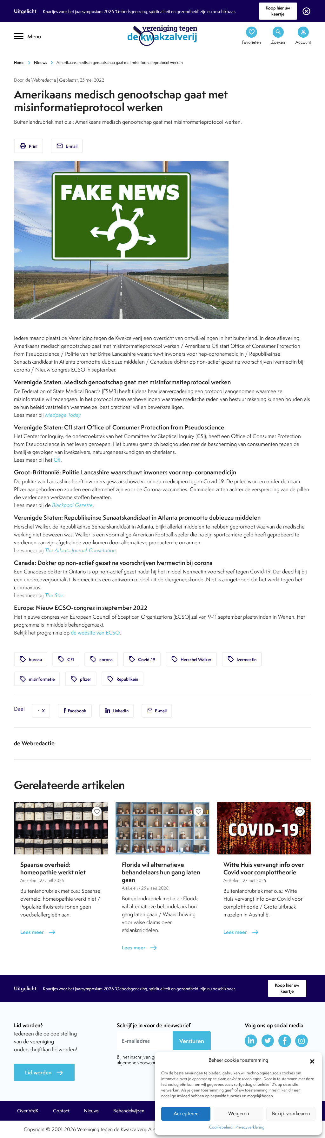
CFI (66, 659)
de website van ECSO (95, 632)
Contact (61, 1111)
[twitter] (268, 1041)
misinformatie (37, 678)
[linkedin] (251, 1041)
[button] (312, 1060)
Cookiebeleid (220, 1127)
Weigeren (238, 1113)
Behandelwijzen (128, 1111)
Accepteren (186, 1113)
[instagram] (301, 1041)
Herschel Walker (191, 659)
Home (19, 62)
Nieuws (40, 62)
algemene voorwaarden (140, 1063)
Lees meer (38, 932)
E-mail (66, 145)
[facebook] (284, 1041)
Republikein (122, 678)
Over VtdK (27, 1111)
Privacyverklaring (249, 1127)
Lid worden (44, 1073)
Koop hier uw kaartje (278, 11)
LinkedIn (120, 711)
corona (101, 659)
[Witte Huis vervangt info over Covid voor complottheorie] (264, 828)
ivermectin (241, 659)
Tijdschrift (35, 56)
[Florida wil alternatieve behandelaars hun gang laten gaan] (162, 828)
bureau (30, 659)
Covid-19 (142, 659)
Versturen (191, 1041)
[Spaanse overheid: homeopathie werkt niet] (61, 828)
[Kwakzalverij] (162, 35)
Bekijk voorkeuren (291, 1113)
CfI (57, 459)
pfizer (80, 678)
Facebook (76, 711)
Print (28, 145)
